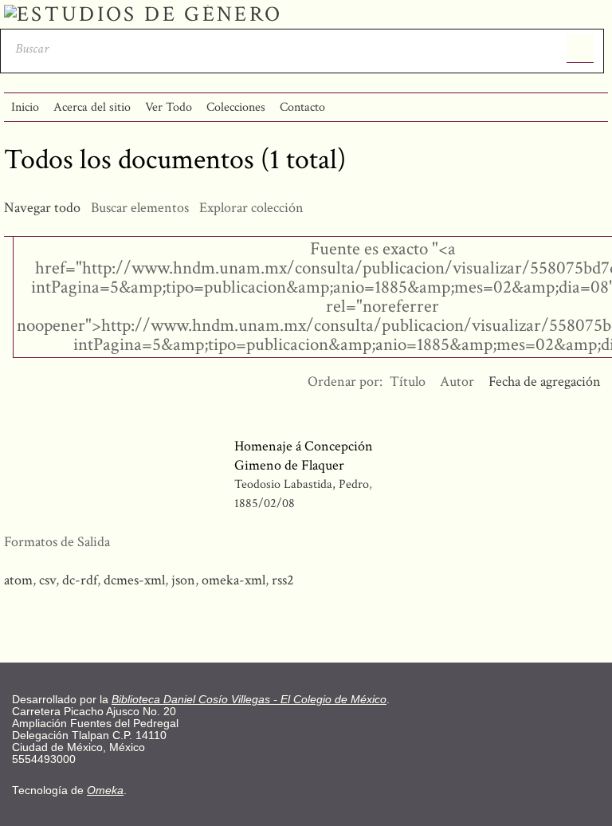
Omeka (105, 790)
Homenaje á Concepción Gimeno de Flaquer (303, 455)
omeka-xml (233, 580)
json (183, 580)
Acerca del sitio (92, 107)
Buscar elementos (140, 208)
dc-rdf (79, 580)
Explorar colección (251, 208)
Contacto (302, 107)
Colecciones (235, 107)
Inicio (25, 107)
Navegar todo (42, 208)
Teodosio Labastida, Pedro (303, 484)
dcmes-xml (134, 580)
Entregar (580, 48)
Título (408, 381)
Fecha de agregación (544, 381)
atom (18, 580)
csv (47, 580)
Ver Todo (168, 107)
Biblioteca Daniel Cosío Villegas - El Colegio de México (249, 700)
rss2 (283, 580)
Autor (457, 381)
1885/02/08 (264, 503)
